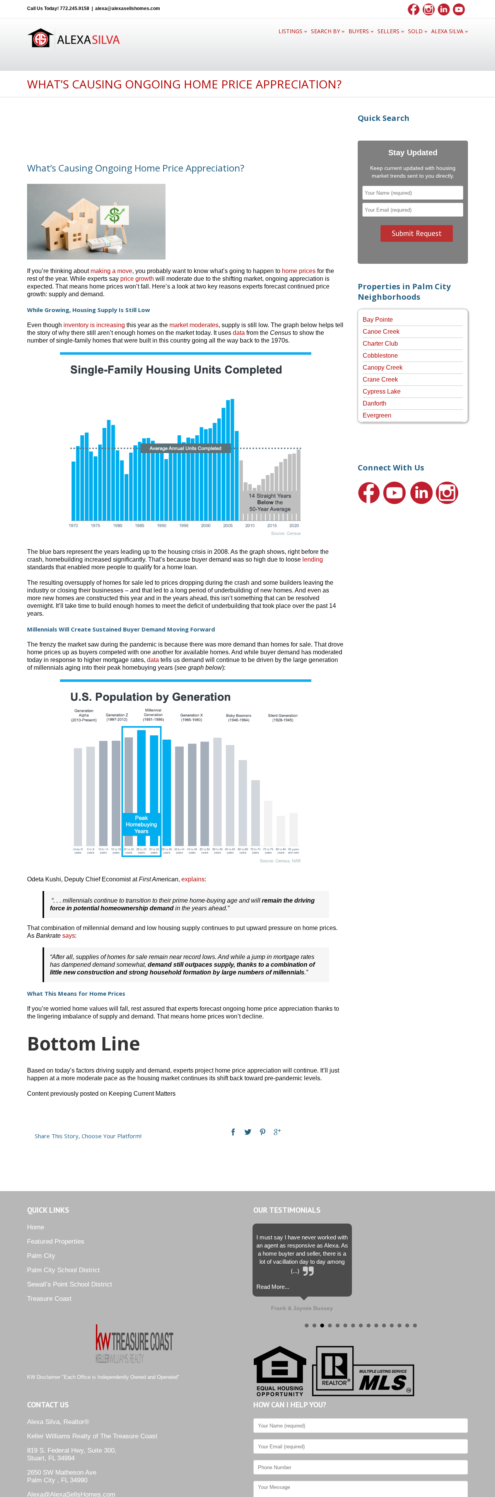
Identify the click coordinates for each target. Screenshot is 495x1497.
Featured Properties (55, 1241)
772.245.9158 (74, 8)
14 (407, 1325)
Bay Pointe (378, 319)
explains (193, 879)
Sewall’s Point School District (69, 1284)
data (239, 332)
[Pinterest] (262, 1132)
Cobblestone (380, 355)
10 (376, 1325)
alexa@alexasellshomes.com (127, 8)
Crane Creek (380, 379)
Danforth (374, 403)
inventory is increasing (94, 325)
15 (415, 1325)
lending (312, 559)
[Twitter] (247, 1132)
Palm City (41, 1255)
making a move (111, 271)
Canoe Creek (381, 331)
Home (35, 1227)
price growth (137, 278)
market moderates (193, 325)
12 (392, 1325)
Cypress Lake (382, 391)
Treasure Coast (49, 1298)
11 (384, 1325)
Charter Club (380, 343)
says (68, 935)
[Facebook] (233, 1132)
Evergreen (377, 415)
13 (399, 1325)
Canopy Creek (383, 367)
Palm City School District (63, 1270)
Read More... (272, 1286)
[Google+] (277, 1132)
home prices (299, 271)
